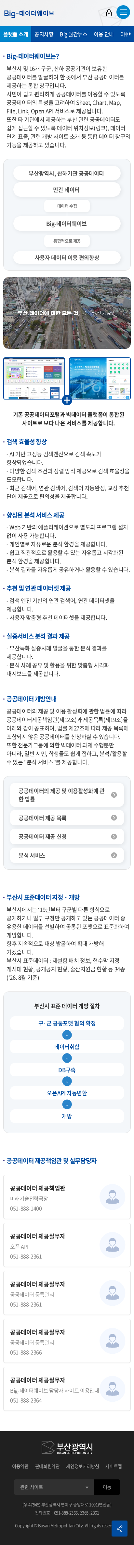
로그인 (109, 13)
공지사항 (43, 34)
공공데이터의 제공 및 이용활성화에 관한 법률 (62, 795)
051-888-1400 (26, 1208)
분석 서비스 (32, 855)
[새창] (67, 1448)
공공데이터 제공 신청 (43, 836)
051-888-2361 (26, 1256)
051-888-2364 (26, 1400)
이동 (107, 1486)
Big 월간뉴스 (73, 34)
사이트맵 (113, 1466)
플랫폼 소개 (15, 34)
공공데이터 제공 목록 (43, 818)
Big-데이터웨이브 (29, 14)
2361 (94, 1512)
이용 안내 (104, 34)
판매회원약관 (47, 1466)
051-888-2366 (26, 1352)
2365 (84, 1512)
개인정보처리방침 (82, 1466)
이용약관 (20, 1466)
